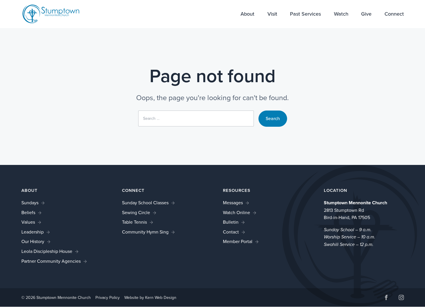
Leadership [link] (32, 232)
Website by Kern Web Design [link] (150, 298)
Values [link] (28, 222)
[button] (386, 298)
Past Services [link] (305, 14)
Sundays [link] (29, 202)
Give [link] (366, 14)
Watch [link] (341, 14)
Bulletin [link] (231, 222)
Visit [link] (272, 14)
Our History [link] (32, 241)
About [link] (247, 14)
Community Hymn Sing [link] (145, 232)
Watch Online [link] (236, 212)
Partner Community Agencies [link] (51, 261)
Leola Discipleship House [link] (46, 251)
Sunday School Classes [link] (145, 202)
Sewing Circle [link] (136, 212)
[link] (51, 13)
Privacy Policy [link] (107, 298)
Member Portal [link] (237, 241)
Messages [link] (233, 202)
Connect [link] (394, 14)
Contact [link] (231, 232)
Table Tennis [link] (134, 222)
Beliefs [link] (28, 212)
